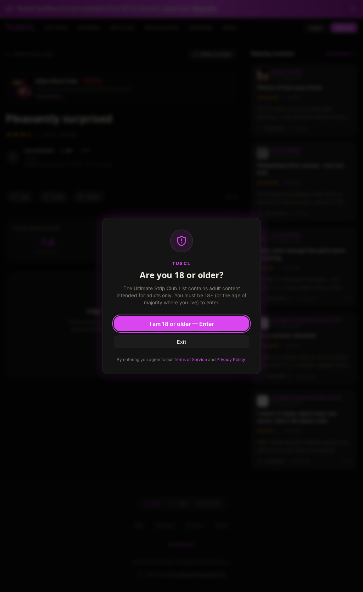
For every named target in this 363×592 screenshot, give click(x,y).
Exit (181, 342)
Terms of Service (190, 359)
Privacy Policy (231, 359)
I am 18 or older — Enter (182, 323)
